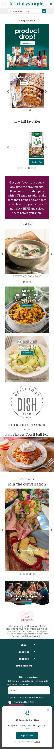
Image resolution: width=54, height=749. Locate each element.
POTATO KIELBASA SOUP (27, 276)
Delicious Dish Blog (24, 702)
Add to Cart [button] (27, 162)
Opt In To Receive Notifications (25, 697)
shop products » (27, 20)
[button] (8, 91)
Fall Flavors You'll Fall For (27, 434)
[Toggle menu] (4, 4)
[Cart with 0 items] (51, 4)
